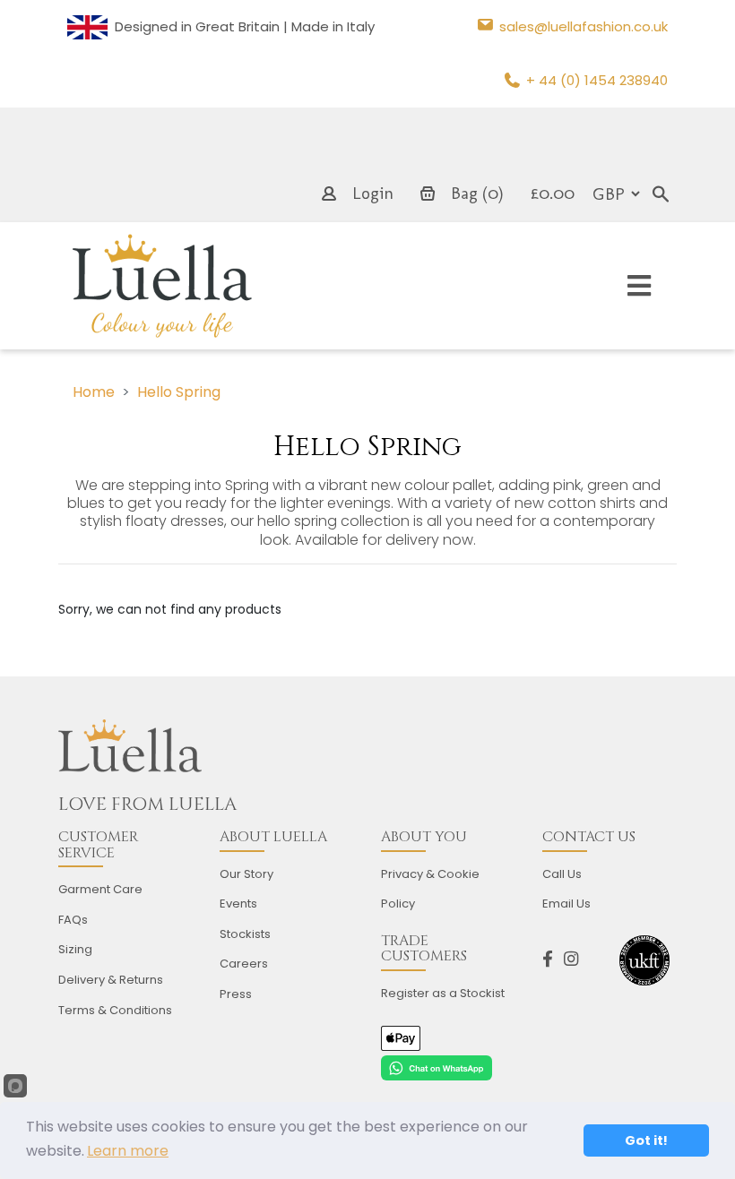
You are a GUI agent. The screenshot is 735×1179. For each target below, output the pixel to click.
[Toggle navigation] (639, 286)
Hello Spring (178, 392)
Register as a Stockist (443, 993)
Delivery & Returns (110, 979)
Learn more (128, 1150)
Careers (244, 963)
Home (94, 392)
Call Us (562, 873)
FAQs (73, 919)
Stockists (245, 933)
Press (236, 994)
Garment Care (100, 889)
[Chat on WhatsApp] (436, 1067)
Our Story (246, 873)
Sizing (75, 949)
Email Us (566, 903)
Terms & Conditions (115, 1010)
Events (238, 903)
